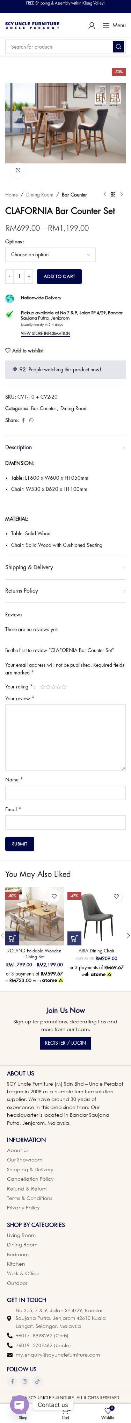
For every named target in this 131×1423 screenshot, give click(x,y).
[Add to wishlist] (54, 897)
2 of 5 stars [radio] (48, 686)
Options (13, 241)
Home (11, 194)
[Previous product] (105, 195)
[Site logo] (32, 24)
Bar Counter (74, 194)
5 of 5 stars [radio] (63, 686)
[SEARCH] (118, 46)
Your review (20, 698)
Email (13, 809)
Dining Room (39, 194)
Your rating (19, 686)
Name (14, 779)
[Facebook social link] (23, 420)
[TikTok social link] (37, 1381)
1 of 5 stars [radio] (42, 686)
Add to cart (59, 276)
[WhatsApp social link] (31, 420)
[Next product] (121, 195)
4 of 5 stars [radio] (58, 686)
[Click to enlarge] (18, 170)
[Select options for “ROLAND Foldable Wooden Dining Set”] (12, 938)
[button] (74, 938)
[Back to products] (113, 195)
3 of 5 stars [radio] (53, 686)
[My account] (92, 26)
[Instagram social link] (25, 1381)
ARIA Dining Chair (96, 951)
